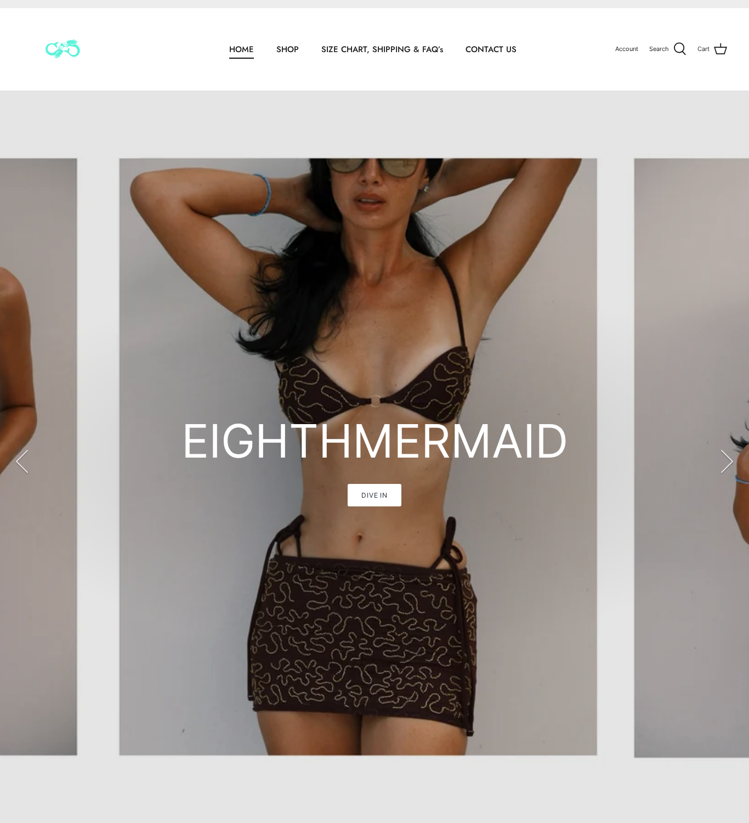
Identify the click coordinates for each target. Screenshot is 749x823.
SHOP (287, 49)
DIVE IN (692, 495)
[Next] (727, 461)
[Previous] (22, 461)
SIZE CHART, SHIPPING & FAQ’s (382, 49)
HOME (241, 49)
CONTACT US (491, 49)
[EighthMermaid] (61, 49)
